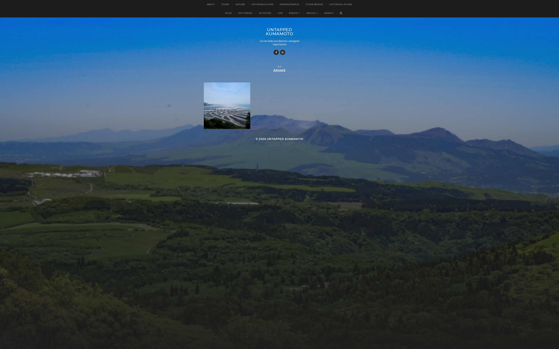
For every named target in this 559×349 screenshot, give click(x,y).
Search (328, 13)
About (211, 4)
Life (280, 13)
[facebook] (276, 52)
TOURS (225, 4)
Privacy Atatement (279, 145)
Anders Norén (285, 143)
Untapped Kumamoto (279, 31)
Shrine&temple (289, 4)
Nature (240, 4)
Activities (265, 13)
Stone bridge (314, 4)
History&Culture (262, 4)
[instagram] (282, 52)
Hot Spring (245, 13)
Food (228, 13)
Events (293, 13)
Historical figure (340, 4)
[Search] (341, 13)
